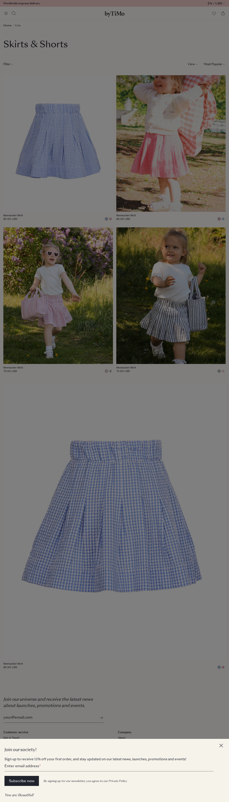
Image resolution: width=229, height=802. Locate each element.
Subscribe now (21, 780)
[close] (222, 746)
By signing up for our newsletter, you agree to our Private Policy (85, 781)
